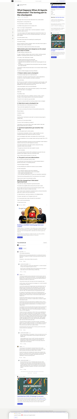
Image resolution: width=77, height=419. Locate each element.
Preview (25, 248)
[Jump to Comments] (12, 32)
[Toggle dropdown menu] (46, 205)
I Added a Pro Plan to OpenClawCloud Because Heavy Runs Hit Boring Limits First (57, 20)
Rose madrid (21, 251)
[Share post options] (13, 41)
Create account (62, 1)
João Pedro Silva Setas (22, 4)
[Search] (15, 1)
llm (23, 17)
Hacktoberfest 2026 (42, 399)
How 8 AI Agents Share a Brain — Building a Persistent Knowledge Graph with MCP (57, 29)
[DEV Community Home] (12, 1)
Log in (57, 1)
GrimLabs (21, 274)
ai (21, 17)
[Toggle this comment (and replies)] (18, 253)
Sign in (37, 371)
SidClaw (21, 346)
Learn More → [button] (54, 57)
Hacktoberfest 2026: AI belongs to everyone (30, 396)
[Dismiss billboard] (66, 413)
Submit (20, 248)
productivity (26, 17)
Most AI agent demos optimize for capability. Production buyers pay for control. (58, 24)
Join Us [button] (16, 417)
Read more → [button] (20, 237)
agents (19, 17)
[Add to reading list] (12, 35)
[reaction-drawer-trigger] (13, 29)
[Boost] (12, 38)
